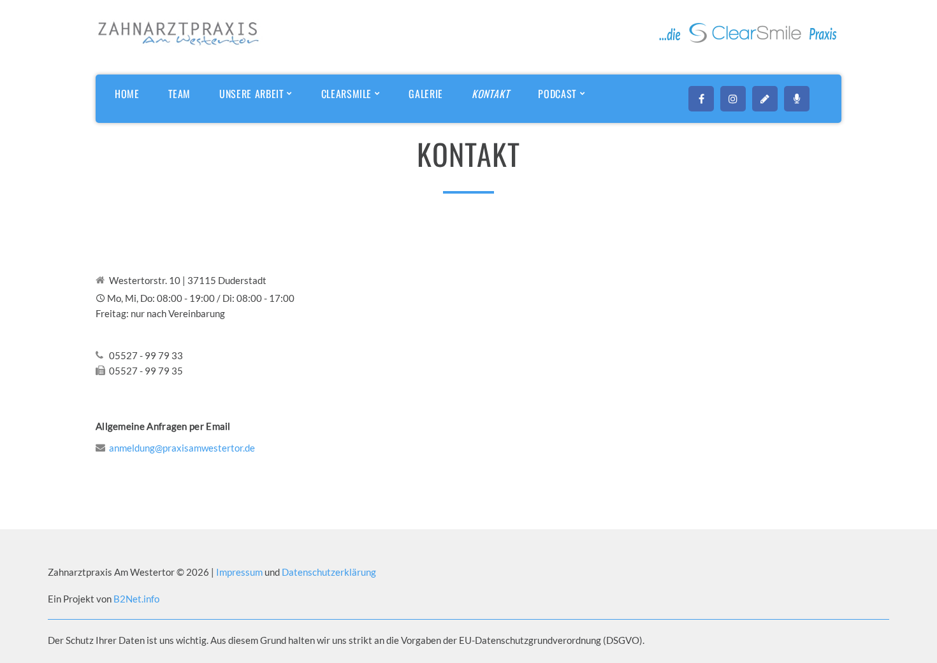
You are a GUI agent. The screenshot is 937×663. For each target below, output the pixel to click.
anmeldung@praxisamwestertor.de (182, 447)
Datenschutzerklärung (329, 572)
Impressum (240, 572)
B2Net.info (136, 598)
